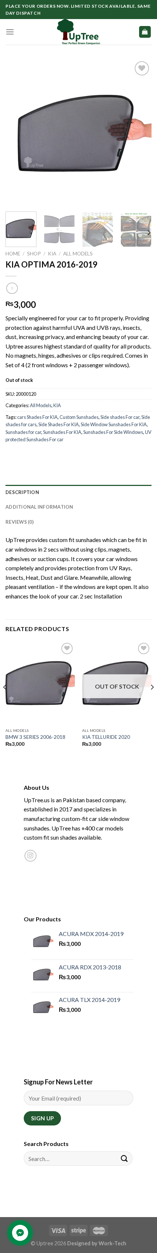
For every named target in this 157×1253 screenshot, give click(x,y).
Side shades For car (119, 417)
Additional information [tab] (39, 507)
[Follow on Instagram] (30, 856)
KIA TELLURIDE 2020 (106, 737)
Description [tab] (22, 492)
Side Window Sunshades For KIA (114, 424)
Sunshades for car (23, 432)
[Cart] (145, 32)
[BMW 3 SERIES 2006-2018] (40, 683)
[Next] (139, 132)
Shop (34, 254)
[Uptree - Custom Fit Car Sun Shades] (78, 32)
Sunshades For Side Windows (113, 432)
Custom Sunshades (79, 417)
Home (12, 254)
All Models (78, 254)
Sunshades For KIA (62, 432)
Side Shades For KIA (58, 424)
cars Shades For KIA (37, 417)
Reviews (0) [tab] (19, 522)
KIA (52, 254)
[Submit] (124, 1158)
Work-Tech (112, 1243)
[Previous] (17, 132)
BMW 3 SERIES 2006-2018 (35, 737)
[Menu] (9, 32)
